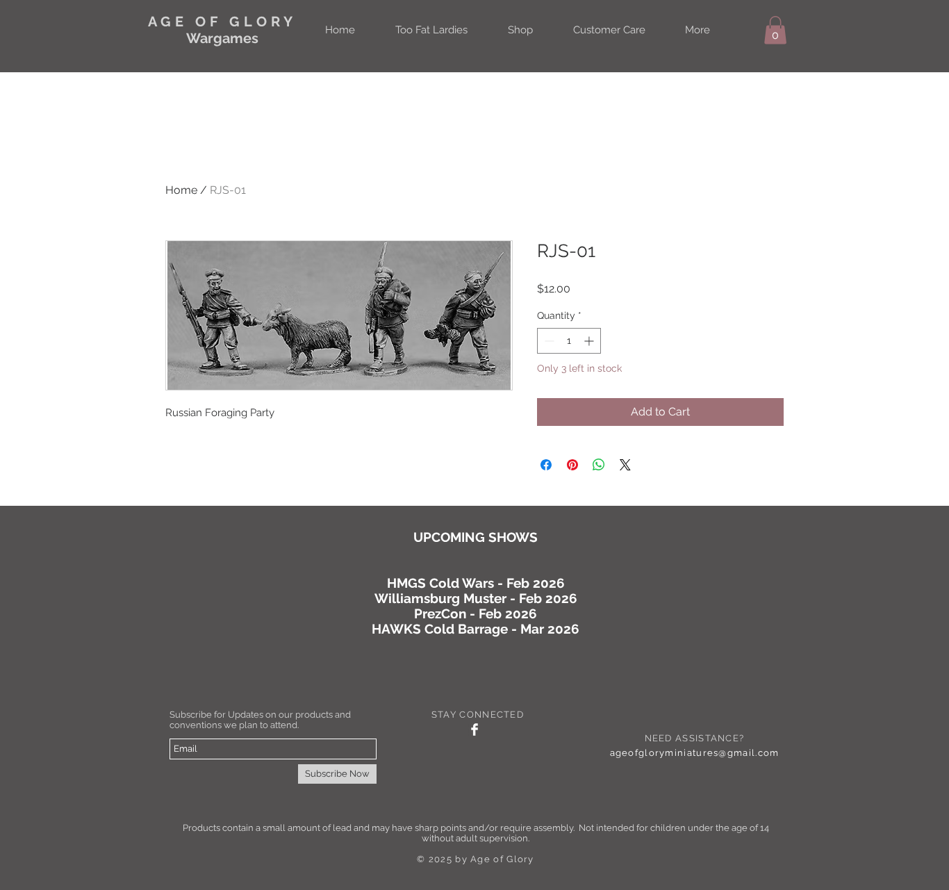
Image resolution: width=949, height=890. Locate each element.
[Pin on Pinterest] (572, 464)
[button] (775, 30)
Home (181, 190)
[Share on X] (625, 464)
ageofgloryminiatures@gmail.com (694, 753)
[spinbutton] (568, 341)
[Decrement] (547, 341)
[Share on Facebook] (546, 464)
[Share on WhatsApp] (599, 464)
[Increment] (590, 341)
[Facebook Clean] (474, 729)
